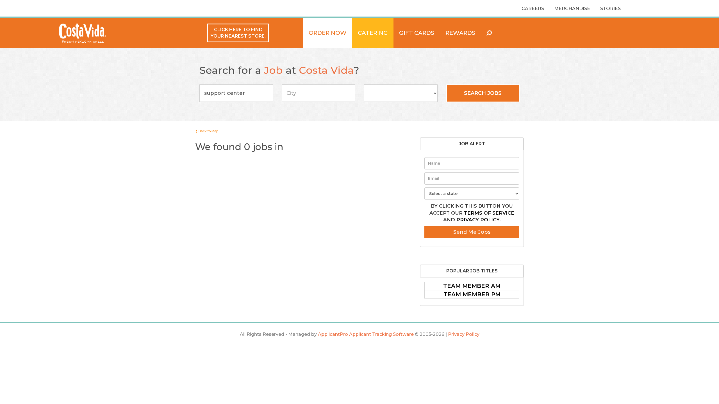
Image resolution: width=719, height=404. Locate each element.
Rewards (460, 32)
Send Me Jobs (471, 232)
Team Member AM (471, 286)
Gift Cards (416, 32)
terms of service (489, 213)
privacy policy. (478, 219)
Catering (373, 32)
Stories (610, 8)
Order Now (328, 32)
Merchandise (572, 8)
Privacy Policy (463, 334)
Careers (533, 8)
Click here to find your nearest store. (238, 33)
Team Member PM (471, 294)
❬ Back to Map (206, 131)
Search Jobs (483, 93)
